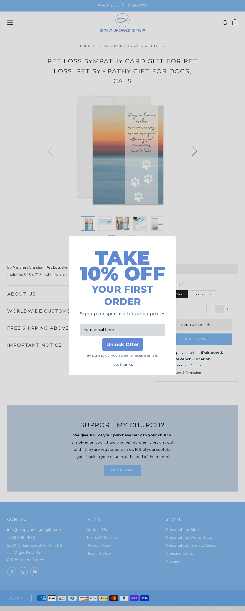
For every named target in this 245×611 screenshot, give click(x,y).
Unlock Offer (122, 344)
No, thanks (122, 364)
